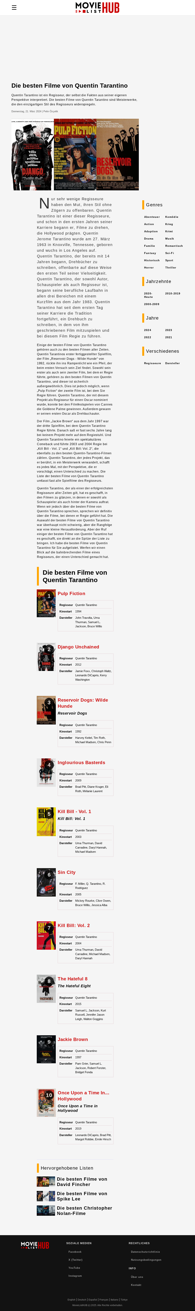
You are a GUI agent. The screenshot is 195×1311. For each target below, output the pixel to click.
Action (149, 224)
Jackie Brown (73, 1039)
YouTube (74, 1267)
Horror (149, 267)
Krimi (169, 231)
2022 (147, 337)
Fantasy (150, 253)
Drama (148, 238)
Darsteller (172, 363)
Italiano (114, 1299)
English (71, 1299)
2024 (147, 330)
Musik (169, 238)
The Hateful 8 (72, 978)
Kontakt (136, 1285)
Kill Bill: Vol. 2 (74, 925)
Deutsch (82, 1299)
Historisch (152, 260)
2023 (168, 330)
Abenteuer (152, 216)
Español (93, 1299)
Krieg (169, 224)
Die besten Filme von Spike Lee (82, 1196)
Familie (149, 245)
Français (103, 1299)
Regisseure (152, 363)
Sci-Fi (169, 253)
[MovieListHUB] (97, 7)
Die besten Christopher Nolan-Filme (84, 1210)
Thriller (170, 267)
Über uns (137, 1277)
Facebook (75, 1251)
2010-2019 (173, 293)
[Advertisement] (97, 53)
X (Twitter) (75, 1259)
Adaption (151, 231)
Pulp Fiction (71, 593)
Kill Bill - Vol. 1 (74, 811)
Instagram (75, 1275)
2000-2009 (151, 304)
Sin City (66, 872)
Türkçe (124, 1299)
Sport (169, 260)
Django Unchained (78, 646)
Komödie (171, 216)
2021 (168, 337)
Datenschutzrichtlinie (145, 1251)
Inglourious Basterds (81, 762)
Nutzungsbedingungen (146, 1259)
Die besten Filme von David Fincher (82, 1181)
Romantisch (174, 245)
